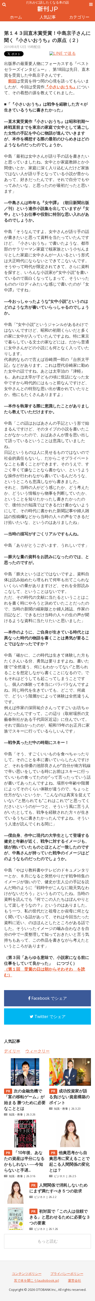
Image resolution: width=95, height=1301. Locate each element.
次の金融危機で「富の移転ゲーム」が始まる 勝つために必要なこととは (25, 1099)
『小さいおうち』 (61, 87)
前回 (12, 81)
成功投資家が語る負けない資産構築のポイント (69, 1096)
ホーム (16, 17)
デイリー (12, 1051)
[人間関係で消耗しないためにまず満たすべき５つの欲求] (15, 1202)
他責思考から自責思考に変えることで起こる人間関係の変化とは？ (69, 1161)
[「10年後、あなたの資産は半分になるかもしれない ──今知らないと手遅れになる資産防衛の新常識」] (25, 1146)
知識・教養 (16, 1114)
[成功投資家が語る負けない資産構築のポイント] (70, 1084)
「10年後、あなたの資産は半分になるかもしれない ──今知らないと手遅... (24, 1161)
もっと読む (47, 1241)
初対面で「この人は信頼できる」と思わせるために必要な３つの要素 (59, 1217)
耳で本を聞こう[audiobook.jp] (36, 1280)
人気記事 (48, 17)
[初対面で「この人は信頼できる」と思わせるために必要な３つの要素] (15, 1228)
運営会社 (74, 1280)
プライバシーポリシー (66, 1273)
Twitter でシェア (49, 1016)
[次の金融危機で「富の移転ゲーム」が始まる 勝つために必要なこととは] (25, 1084)
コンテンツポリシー (27, 1273)
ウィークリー (37, 1051)
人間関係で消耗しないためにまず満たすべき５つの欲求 (58, 1188)
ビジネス (59, 1176)
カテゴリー (79, 17)
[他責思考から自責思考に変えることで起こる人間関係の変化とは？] (70, 1146)
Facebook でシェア (48, 998)
